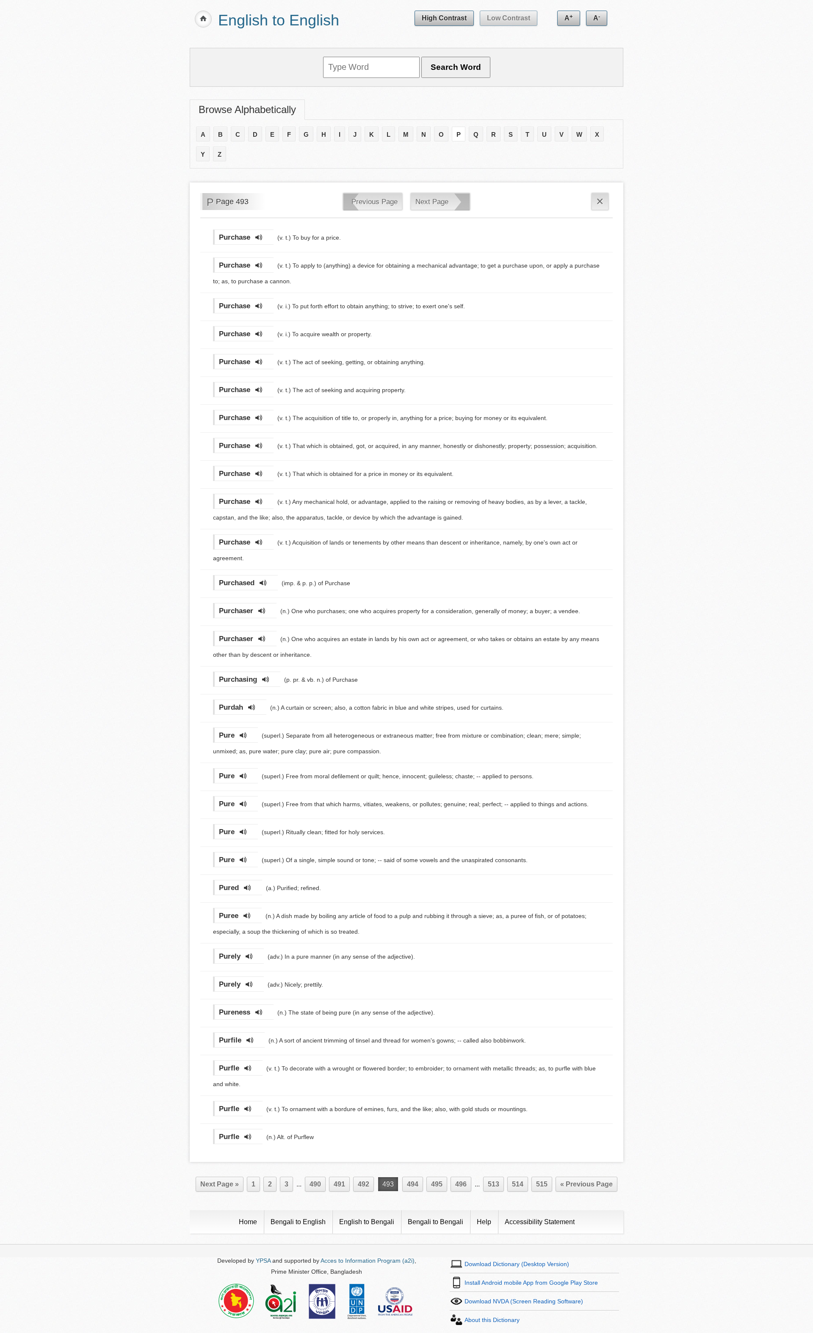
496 (461, 1184)
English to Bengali (366, 1221)
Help (484, 1221)
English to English (278, 20)
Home (248, 1221)
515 (542, 1184)
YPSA (263, 1260)
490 (315, 1184)
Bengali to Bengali (435, 1221)
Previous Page (374, 202)
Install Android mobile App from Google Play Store (531, 1282)
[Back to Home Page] (203, 19)
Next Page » (219, 1184)
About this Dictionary (492, 1319)
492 (363, 1184)
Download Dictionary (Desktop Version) (517, 1264)
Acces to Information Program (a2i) (368, 1260)
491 (339, 1184)
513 (493, 1184)
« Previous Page (586, 1184)
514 (517, 1184)
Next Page (431, 202)
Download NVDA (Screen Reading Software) (524, 1301)
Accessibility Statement (540, 1221)
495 (436, 1184)
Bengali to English (298, 1221)
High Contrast (444, 18)
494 (412, 1184)
